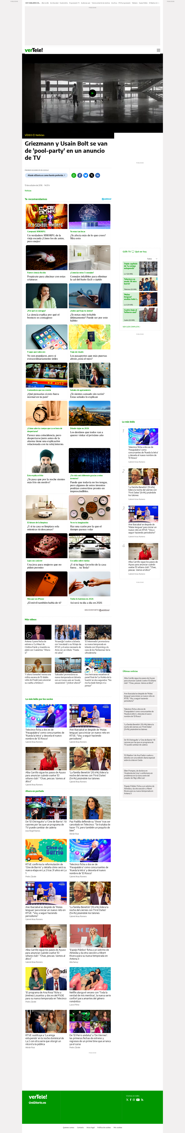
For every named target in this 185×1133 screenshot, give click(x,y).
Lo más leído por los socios (39, 699)
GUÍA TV (135, 251)
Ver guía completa (131, 327)
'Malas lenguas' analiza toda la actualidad (130, 296)
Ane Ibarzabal (54, 3)
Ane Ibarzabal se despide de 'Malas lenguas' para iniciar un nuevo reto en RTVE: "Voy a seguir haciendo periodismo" (142, 528)
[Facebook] (79, 175)
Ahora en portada (34, 791)
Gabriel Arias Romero (34, 742)
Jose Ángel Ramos (32, 831)
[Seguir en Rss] (142, 1099)
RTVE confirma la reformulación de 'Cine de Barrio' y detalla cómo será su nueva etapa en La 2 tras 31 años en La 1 (45, 869)
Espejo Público (143, 3)
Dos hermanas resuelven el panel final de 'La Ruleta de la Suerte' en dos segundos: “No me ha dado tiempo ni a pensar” (98, 680)
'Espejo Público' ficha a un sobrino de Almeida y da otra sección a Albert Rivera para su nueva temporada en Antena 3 (89, 954)
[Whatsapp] (73, 175)
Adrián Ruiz (74, 834)
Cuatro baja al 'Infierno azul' (130, 311)
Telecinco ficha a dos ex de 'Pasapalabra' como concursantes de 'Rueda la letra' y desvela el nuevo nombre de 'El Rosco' (44, 734)
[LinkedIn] (97, 175)
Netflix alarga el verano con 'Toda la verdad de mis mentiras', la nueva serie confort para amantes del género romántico (90, 997)
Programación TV (74, 3)
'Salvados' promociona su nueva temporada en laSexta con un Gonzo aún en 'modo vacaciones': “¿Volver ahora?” (68, 678)
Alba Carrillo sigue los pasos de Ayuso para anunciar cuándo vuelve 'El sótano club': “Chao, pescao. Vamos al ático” (45, 777)
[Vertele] (38, 1097)
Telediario (135, 3)
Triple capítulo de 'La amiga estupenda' (130, 266)
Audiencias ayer (85, 3)
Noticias (40, 135)
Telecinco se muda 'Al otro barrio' (130, 281)
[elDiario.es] (37, 1102)
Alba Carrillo (45, 3)
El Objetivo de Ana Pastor (156, 3)
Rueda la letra (64, 3)
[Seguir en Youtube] (138, 1099)
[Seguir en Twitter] (127, 1099)
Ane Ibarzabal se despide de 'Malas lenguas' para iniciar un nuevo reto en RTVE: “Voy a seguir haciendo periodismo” (89, 734)
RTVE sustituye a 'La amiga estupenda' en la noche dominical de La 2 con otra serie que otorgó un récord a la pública (44, 1040)
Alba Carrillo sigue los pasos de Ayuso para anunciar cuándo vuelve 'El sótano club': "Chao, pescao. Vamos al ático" (143, 565)
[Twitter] (91, 175)
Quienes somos (68, 1128)
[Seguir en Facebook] (130, 1099)
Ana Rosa (114, 3)
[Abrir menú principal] (158, 50)
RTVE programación (125, 3)
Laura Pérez (74, 1005)
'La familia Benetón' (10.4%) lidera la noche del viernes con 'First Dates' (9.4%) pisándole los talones (88, 775)
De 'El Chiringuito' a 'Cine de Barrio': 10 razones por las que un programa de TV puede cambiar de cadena (46, 824)
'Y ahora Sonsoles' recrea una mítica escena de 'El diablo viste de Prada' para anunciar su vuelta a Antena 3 (38, 678)
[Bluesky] (85, 175)
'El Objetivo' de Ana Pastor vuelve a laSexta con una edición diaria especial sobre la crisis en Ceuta (139, 757)
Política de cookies (104, 1128)
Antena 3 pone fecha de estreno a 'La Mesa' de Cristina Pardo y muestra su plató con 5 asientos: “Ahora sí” (37, 647)
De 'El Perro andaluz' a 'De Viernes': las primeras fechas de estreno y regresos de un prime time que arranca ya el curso (90, 1040)
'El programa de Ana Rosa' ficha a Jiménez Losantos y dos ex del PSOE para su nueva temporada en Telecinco (45, 995)
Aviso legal (91, 1128)
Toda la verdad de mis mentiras (101, 3)
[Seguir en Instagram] (134, 1099)
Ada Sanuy (73, 962)
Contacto (80, 1128)
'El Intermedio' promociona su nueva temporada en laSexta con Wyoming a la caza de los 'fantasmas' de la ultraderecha (97, 647)
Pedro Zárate (30, 876)
